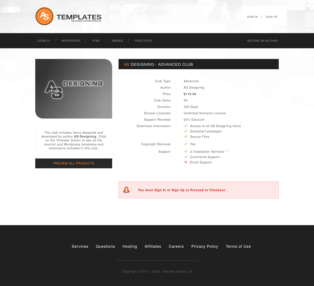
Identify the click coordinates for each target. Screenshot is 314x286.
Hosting (130, 246)
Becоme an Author (262, 40)
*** (227, 151)
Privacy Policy (204, 246)
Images (117, 40)
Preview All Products (73, 163)
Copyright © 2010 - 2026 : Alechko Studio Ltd (157, 271)
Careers (176, 246)
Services (80, 246)
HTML (96, 40)
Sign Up (272, 16)
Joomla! (43, 40)
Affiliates (153, 246)
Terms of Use (238, 246)
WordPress (71, 40)
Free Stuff (144, 40)
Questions (105, 246)
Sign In (252, 16)
